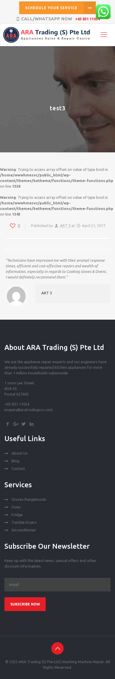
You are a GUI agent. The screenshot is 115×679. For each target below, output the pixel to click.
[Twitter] (23, 423)
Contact (18, 468)
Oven (16, 507)
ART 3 (65, 225)
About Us (20, 453)
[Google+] (15, 423)
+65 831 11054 (87, 19)
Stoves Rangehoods (29, 499)
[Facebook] (7, 423)
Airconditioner (24, 530)
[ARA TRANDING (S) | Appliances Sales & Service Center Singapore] (58, 35)
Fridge (17, 515)
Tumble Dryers (24, 522)
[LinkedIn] (31, 423)
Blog (15, 461)
